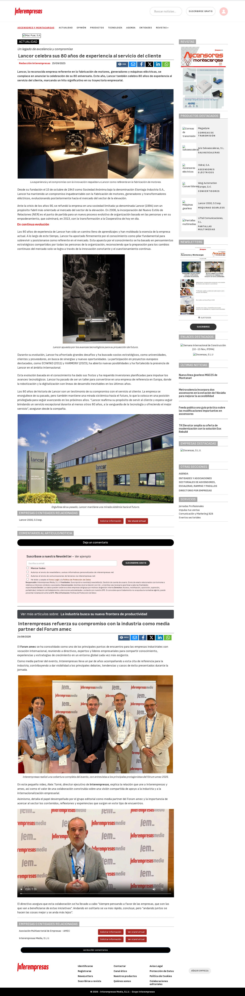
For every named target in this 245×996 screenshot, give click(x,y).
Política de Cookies (161, 976)
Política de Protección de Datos (77, 579)
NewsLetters (85, 976)
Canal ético (120, 971)
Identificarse (85, 966)
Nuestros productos (125, 976)
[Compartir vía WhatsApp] (166, 64)
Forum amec (28, 646)
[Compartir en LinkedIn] (158, 64)
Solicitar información (110, 521)
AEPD (52, 593)
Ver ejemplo (82, 556)
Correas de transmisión (206, 134)
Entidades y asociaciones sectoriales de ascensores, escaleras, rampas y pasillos (198, 482)
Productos (97, 27)
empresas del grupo (80, 588)
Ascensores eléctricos (206, 171)
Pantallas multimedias (206, 228)
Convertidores (209, 191)
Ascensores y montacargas (36, 27)
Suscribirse (203, 326)
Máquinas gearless (211, 207)
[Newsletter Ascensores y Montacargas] (192, 280)
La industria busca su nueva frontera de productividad (103, 614)
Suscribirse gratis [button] (201, 11)
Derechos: (118, 588)
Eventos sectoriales (190, 517)
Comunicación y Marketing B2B (196, 513)
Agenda (131, 27)
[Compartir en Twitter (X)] (149, 64)
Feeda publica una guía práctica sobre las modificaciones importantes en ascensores (202, 411)
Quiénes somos (122, 981)
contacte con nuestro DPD (94, 590)
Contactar (120, 966)
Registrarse (84, 971)
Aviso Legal (54, 579)
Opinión (81, 27)
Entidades (146, 27)
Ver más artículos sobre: (40, 614)
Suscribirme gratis (136, 563)
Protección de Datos (162, 971)
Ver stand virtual (137, 521)
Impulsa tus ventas (189, 510)
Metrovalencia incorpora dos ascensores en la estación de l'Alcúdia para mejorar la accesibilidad (202, 393)
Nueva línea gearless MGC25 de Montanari (198, 376)
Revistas (161, 27)
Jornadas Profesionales (191, 506)
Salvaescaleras (209, 152)
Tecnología (115, 27)
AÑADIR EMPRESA (199, 970)
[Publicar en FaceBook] (141, 64)
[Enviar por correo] (132, 64)
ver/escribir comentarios (95, 950)
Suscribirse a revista (89, 981)
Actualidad (66, 27)
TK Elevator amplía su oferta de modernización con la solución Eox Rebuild (200, 428)
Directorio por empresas (195, 490)
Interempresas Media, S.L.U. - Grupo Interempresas (127, 991)
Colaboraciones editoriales (159, 983)
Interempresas (99, 784)
